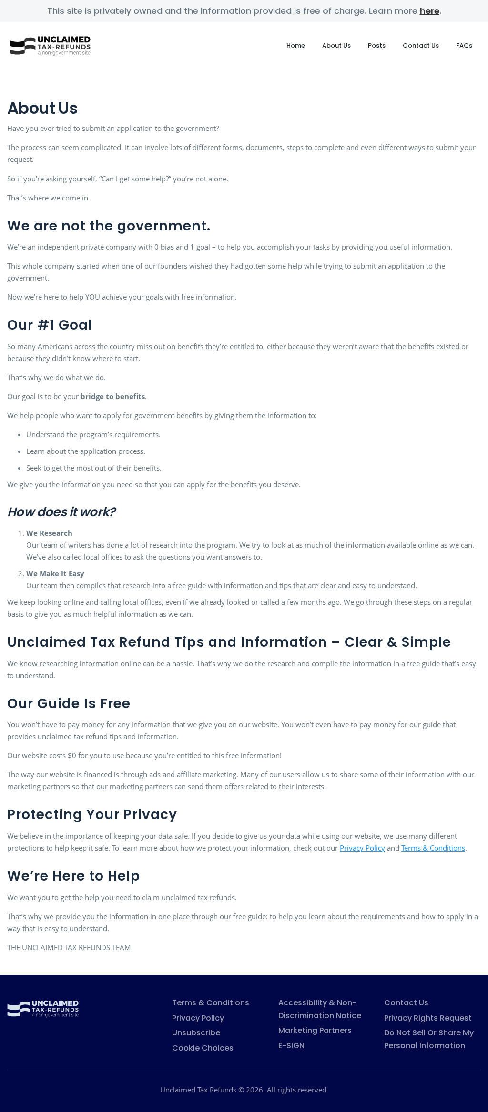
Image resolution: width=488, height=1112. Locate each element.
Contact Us (421, 45)
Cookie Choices (203, 1047)
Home (295, 45)
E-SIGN (291, 1045)
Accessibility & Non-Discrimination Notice (319, 1009)
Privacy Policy (362, 847)
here (429, 11)
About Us (336, 45)
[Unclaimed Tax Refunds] (43, 1007)
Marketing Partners (315, 1030)
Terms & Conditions (433, 847)
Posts (377, 45)
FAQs (464, 45)
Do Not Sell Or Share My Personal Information (429, 1039)
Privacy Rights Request (428, 1017)
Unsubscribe (196, 1032)
